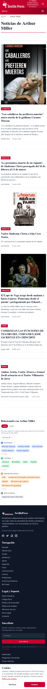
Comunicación (7, 571)
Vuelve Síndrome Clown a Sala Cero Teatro (21, 235)
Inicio (3, 16)
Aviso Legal (6, 613)
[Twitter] (7, 536)
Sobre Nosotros (8, 596)
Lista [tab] (5, 426)
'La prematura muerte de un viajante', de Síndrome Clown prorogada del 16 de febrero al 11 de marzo (23, 166)
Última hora (6, 550)
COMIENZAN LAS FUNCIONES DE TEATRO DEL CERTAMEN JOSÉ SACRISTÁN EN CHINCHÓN (22, 334)
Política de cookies (9, 679)
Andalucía (6, 557)
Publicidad (6, 654)
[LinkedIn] (16, 536)
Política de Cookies (9, 606)
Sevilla (4, 554)
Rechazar (12, 684)
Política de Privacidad (10, 603)
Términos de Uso (8, 609)
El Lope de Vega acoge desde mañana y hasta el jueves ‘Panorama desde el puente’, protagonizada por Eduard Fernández (22, 300)
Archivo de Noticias (9, 581)
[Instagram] (12, 536)
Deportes (5, 564)
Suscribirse (23, 641)
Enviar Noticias (8, 661)
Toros (4, 567)
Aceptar (34, 684)
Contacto (5, 616)
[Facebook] (3, 536)
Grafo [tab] (11, 426)
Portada (5, 547)
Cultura (5, 574)
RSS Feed (5, 584)
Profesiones (6, 577)
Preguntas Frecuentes (11, 658)
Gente (4, 561)
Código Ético (7, 599)
